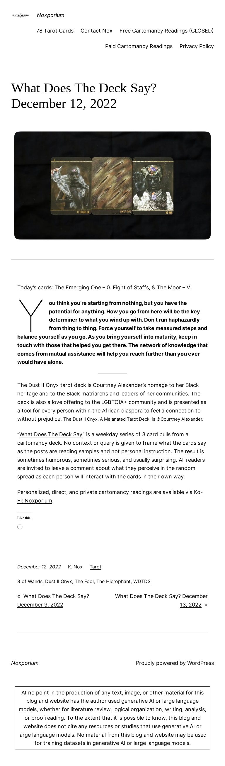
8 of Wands (29, 581)
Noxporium (50, 15)
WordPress (200, 663)
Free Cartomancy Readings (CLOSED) (167, 31)
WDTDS (142, 581)
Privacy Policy (197, 46)
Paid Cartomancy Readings (139, 46)
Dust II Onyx (43, 385)
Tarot (95, 567)
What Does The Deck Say (51, 434)
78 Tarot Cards (55, 31)
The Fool (84, 581)
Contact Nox (96, 31)
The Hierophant (113, 581)
